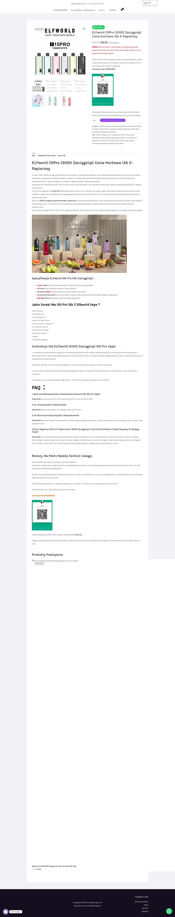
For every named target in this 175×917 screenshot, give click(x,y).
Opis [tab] (33, 156)
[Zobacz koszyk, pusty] (121, 10)
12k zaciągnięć (114, 135)
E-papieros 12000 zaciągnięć (119, 129)
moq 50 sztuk (113, 141)
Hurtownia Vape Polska (120, 126)
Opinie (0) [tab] (62, 156)
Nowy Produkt (124, 141)
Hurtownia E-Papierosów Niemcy (104, 132)
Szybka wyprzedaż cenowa (115, 138)
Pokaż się (78, 535)
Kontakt (112, 10)
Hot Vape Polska (135, 126)
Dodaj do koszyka (113, 120)
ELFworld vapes (105, 126)
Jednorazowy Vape (98, 138)
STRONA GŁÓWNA (60, 10)
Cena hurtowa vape (127, 135)
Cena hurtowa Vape (116, 143)
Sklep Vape (135, 129)
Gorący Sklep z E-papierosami (83, 10)
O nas (101, 10)
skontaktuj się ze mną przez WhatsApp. (125, 115)
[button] (104, 10)
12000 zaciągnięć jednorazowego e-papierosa (58, 201)
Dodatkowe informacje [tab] (47, 156)
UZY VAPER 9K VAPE (117, 541)
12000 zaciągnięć (102, 135)
